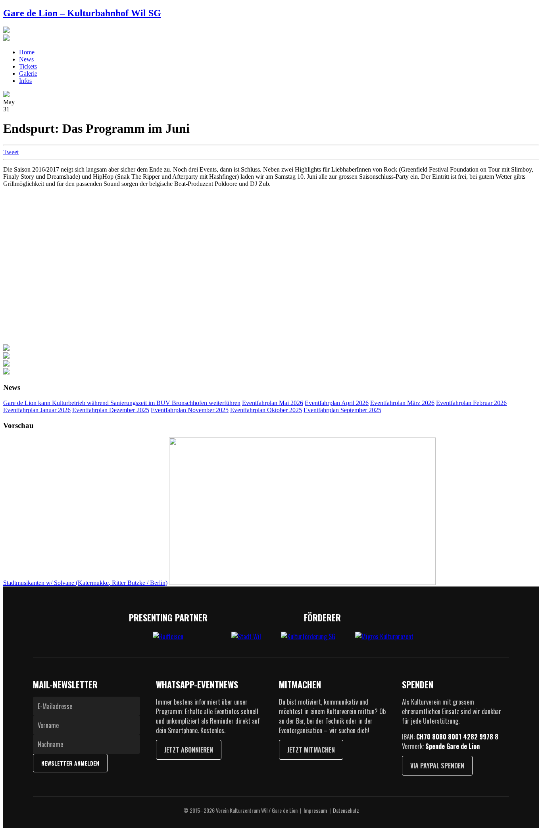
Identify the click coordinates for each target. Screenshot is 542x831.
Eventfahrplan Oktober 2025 (266, 410)
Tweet (11, 152)
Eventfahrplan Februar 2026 (471, 402)
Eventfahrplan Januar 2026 (37, 410)
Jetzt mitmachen (311, 750)
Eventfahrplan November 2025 (190, 410)
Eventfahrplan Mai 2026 (272, 402)
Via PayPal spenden (437, 765)
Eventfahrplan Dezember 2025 (110, 410)
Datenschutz (346, 810)
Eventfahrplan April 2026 (337, 402)
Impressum (315, 810)
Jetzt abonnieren (188, 750)
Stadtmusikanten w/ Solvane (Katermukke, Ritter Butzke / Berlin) (85, 582)
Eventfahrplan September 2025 (342, 410)
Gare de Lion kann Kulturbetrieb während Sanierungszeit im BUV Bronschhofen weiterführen (121, 402)
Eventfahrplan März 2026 (402, 402)
